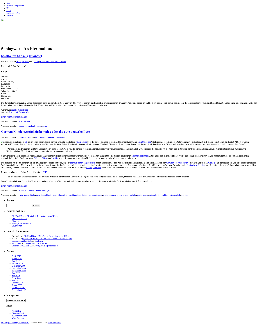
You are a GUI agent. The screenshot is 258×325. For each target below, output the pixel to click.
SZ (26, 142)
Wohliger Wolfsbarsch (21, 223)
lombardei (23, 126)
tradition (165, 195)
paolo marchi (142, 195)
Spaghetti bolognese (140, 156)
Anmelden (16, 311)
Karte (8, 10)
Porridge (55, 158)
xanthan (184, 195)
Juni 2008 (16, 273)
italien (20, 121)
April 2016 (16, 256)
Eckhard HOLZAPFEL (22, 246)
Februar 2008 (17, 283)
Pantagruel (16, 243)
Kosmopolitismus (93, 167)
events (32, 190)
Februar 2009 (17, 263)
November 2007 (19, 290)
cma (38, 195)
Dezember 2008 (18, 266)
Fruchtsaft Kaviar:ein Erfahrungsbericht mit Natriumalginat (47, 238)
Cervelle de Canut (19, 218)
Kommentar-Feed (19, 316)
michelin (132, 195)
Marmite (15, 221)
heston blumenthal (59, 195)
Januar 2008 (17, 285)
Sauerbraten (17, 226)
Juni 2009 (16, 261)
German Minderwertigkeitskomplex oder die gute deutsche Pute (45, 131)
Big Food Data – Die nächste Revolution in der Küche (35, 216)
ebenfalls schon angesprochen (82, 163)
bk (36, 137)
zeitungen (46, 190)
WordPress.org (18, 318)
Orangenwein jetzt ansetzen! (36, 243)
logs (214, 163)
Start (8, 3)
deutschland (23, 190)
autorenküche (29, 195)
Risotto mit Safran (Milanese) (21, 56)
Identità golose (145, 142)
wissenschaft (175, 195)
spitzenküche (154, 195)
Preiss (84, 142)
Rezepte (9, 15)
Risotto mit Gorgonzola (19, 112)
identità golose (75, 195)
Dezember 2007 (18, 287)
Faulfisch (39, 241)
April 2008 (16, 278)
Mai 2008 (16, 275)
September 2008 (19, 271)
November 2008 (19, 268)
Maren (78, 142)
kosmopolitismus (95, 195)
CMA (44, 172)
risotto (38, 126)
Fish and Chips (40, 158)
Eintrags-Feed (18, 313)
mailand (31, 126)
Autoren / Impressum (15, 6)
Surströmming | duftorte (22, 241)
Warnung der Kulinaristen (177, 163)
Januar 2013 (17, 258)
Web (210, 163)
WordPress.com (54, 323)
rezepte (27, 121)
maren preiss (116, 195)
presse (38, 190)
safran (44, 126)
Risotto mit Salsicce (19, 110)
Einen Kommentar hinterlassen (53, 61)
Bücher (9, 8)
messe (125, 195)
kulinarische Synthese (196, 165)
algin (21, 195)
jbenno (36, 61)
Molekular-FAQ (13, 13)
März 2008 (16, 280)
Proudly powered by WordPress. (15, 323)
